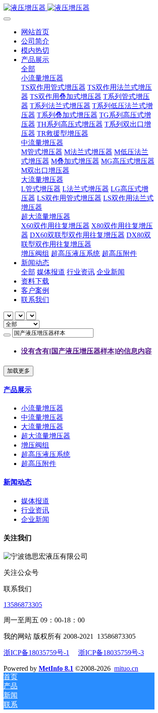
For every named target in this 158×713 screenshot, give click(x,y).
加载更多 (18, 370)
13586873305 (23, 604)
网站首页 (35, 32)
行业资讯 (35, 510)
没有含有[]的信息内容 (86, 351)
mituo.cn (126, 668)
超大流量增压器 (45, 436)
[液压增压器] (79, 8)
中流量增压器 (42, 417)
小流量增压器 (42, 408)
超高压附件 (38, 463)
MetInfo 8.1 (56, 668)
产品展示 (18, 389)
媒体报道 (35, 501)
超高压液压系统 (45, 454)
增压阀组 (35, 445)
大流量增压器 (42, 426)
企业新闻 (35, 519)
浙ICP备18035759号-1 (36, 652)
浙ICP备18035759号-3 (111, 652)
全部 (28, 69)
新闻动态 (18, 482)
